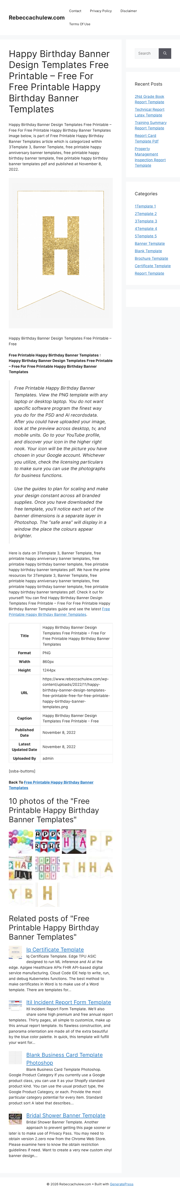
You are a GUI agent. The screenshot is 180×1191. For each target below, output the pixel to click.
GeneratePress (121, 1184)
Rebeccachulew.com (37, 17)
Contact (75, 11)
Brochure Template (151, 258)
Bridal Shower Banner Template (65, 1115)
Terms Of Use (79, 24)
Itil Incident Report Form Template (68, 1002)
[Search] (165, 53)
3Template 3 (146, 221)
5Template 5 (146, 236)
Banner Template (150, 243)
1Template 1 (145, 206)
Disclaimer (129, 11)
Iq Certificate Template (55, 949)
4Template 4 (146, 228)
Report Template (149, 273)
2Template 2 (146, 213)
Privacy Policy (101, 11)
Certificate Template (153, 266)
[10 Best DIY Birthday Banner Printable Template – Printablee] (47, 868)
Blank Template (148, 251)
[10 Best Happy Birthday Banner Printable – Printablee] (47, 841)
